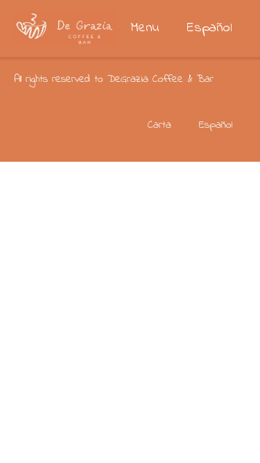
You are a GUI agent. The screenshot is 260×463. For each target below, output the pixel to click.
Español (209, 28)
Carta (159, 125)
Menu (144, 28)
